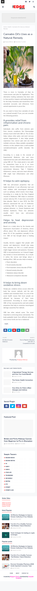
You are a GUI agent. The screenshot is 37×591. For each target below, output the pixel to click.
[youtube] (24, 406)
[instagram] (33, 1)
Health (9, 27)
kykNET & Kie (10, 490)
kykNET (8, 487)
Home (5, 27)
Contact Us (25, 573)
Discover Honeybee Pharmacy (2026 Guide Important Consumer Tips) (22, 565)
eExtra (8, 481)
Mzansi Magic (10, 457)
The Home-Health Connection (22, 380)
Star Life (8, 472)
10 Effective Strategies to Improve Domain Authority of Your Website (22, 516)
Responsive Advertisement (18, 17)
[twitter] (29, 1)
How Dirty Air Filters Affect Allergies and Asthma (21, 389)
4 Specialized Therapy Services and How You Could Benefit (22, 373)
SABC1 (8, 466)
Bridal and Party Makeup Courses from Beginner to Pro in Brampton (18, 440)
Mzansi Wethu (10, 460)
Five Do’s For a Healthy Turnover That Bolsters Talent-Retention (21, 525)
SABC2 (8, 469)
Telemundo (9, 475)
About (17, 573)
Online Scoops (6, 504)
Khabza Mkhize (9, 42)
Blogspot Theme (14, 576)
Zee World (9, 478)
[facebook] (26, 1)
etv (7, 484)
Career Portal (6, 506)
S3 (6, 463)
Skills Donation (6, 503)
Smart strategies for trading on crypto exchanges (23, 534)
